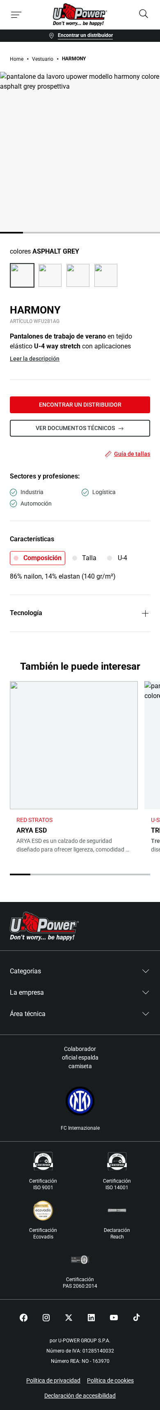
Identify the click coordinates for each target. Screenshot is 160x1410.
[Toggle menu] (16, 14)
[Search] (143, 14)
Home (16, 59)
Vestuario (42, 59)
